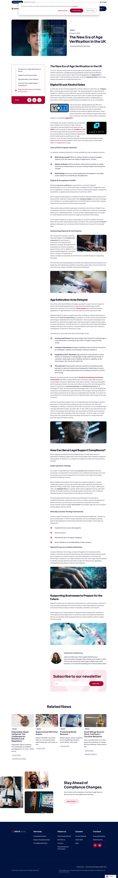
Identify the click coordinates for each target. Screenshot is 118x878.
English (111, 876)
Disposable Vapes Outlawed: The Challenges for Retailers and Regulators (20, 736)
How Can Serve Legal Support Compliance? (28, 84)
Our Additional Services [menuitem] (40, 843)
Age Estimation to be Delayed (28, 79)
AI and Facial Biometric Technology (80, 46)
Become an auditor (30, 2)
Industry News (16, 755)
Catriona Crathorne (73, 653)
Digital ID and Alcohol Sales (27, 75)
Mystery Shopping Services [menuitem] (42, 840)
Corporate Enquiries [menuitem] (99, 836)
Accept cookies (76, 10)
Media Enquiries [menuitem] (97, 840)
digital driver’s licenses (58, 140)
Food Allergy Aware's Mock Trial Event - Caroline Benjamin (94, 734)
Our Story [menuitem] (60, 843)
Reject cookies (90, 10)
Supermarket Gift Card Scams (47, 733)
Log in (104, 2)
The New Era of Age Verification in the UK (29, 70)
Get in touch (71, 801)
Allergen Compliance (91, 754)
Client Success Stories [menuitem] (64, 836)
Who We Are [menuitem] (61, 840)
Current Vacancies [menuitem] (80, 836)
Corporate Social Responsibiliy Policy (96, 867)
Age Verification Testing (19, 759)
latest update (81, 308)
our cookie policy (73, 6)
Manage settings (62, 10)
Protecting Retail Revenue (68, 733)
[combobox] (110, 876)
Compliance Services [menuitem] (40, 836)
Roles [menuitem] (77, 843)
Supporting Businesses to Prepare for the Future (29, 91)
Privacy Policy (80, 867)
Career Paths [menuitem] (79, 840)
